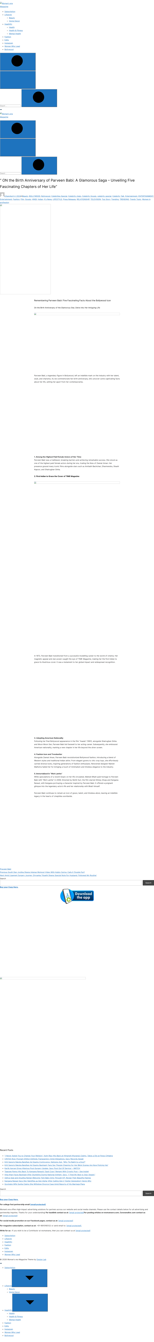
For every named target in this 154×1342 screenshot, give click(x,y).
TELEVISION (96, 199)
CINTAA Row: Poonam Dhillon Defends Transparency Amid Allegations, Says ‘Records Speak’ (44, 1159)
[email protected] (38, 1204)
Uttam (7, 196)
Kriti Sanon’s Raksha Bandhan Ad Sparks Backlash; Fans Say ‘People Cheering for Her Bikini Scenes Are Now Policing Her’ (56, 1165)
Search (3, 878)
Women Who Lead (12, 46)
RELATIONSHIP (83, 199)
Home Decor (14, 21)
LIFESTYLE (57, 199)
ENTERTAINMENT (145, 196)
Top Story (106, 199)
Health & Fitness (16, 30)
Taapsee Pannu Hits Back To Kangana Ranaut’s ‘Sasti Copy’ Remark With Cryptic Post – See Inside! (47, 1171)
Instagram (9, 43)
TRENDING (124, 199)
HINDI (34, 199)
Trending (115, 199)
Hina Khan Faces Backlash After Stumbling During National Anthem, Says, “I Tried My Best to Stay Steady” (50, 1175)
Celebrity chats (74, 196)
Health (12, 27)
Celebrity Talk (118, 196)
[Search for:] (10, 106)
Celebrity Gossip (89, 196)
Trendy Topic (135, 199)
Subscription (10, 11)
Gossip (28, 199)
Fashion (8, 37)
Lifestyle (8, 15)
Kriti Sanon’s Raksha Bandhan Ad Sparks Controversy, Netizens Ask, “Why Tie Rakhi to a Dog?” (45, 1162)
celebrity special (104, 196)
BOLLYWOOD (34, 196)
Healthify (8, 24)
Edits (7, 40)
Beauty (12, 18)
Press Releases (69, 199)
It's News (48, 199)
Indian (40, 199)
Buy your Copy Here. (9, 887)
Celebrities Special (59, 196)
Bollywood (9, 49)
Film (22, 199)
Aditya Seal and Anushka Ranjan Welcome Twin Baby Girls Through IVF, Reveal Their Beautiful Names (48, 1178)
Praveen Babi (5, 869)
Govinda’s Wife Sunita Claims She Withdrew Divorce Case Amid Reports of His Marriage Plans (45, 1184)
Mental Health (15, 33)
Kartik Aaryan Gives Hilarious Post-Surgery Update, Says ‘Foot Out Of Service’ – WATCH (42, 1168)
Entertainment (131, 196)
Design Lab (41, 1259)
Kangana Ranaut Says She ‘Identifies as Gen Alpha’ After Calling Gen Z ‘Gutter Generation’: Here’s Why (48, 1181)
